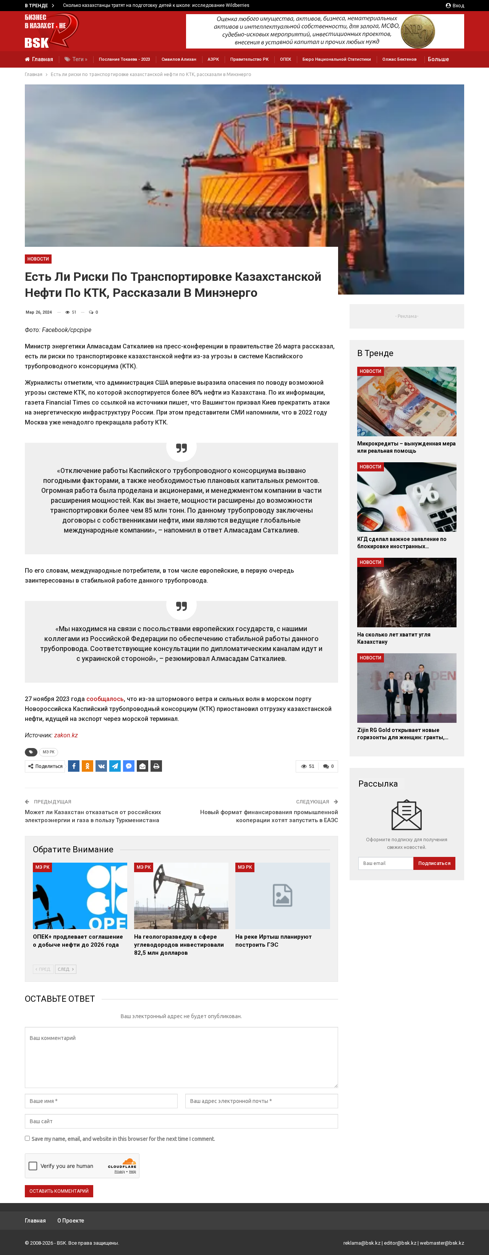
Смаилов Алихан (179, 59)
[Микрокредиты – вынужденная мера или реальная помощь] (407, 401)
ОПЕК (285, 59)
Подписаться (434, 863)
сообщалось (105, 699)
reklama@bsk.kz (362, 1243)
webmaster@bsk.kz (442, 1243)
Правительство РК (249, 59)
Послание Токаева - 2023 (124, 59)
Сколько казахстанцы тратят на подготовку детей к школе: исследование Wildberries (152, 5)
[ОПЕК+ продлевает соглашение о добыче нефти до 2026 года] (80, 896)
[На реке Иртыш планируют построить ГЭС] (282, 896)
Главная (42, 59)
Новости (38, 259)
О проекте (70, 1221)
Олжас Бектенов (399, 59)
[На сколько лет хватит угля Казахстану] (407, 592)
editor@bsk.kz (400, 1243)
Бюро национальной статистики (337, 59)
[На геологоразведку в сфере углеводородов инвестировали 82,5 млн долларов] (181, 896)
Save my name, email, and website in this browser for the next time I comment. (123, 1139)
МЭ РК (48, 752)
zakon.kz (66, 735)
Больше (438, 59)
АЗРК (213, 59)
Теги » (80, 59)
